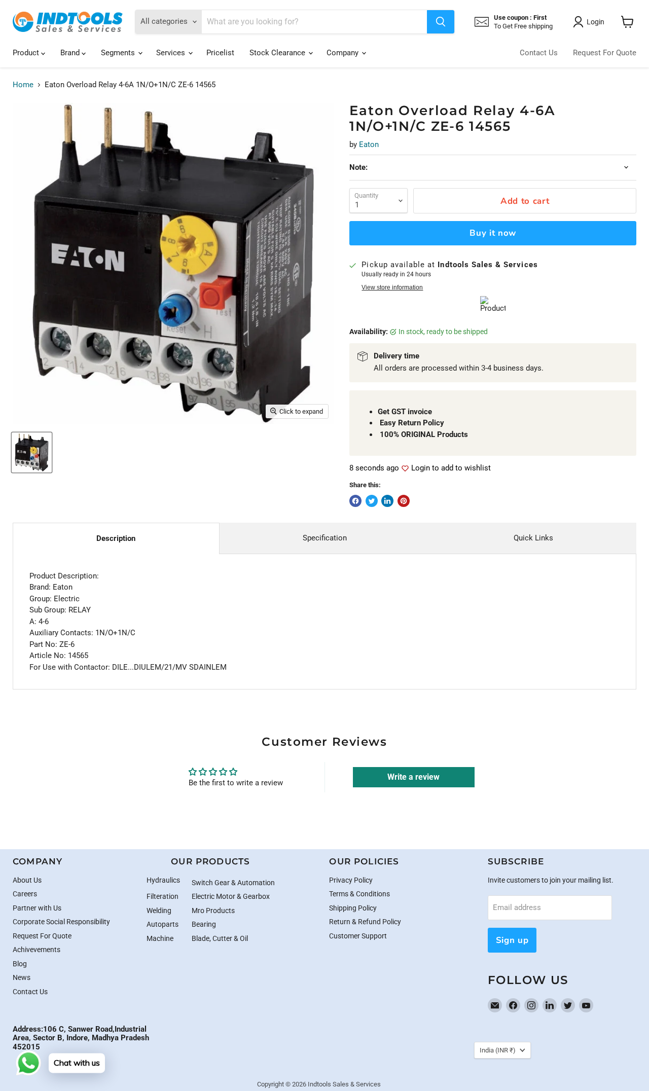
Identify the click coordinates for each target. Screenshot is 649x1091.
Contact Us (539, 52)
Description (115, 538)
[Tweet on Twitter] (372, 501)
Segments (119, 52)
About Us (27, 880)
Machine (160, 938)
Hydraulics (163, 880)
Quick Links (533, 537)
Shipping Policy (353, 908)
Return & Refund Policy (365, 922)
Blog (20, 964)
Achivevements (36, 949)
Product (27, 52)
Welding (159, 910)
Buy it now (493, 233)
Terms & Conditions (359, 894)
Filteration (162, 896)
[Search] (440, 21)
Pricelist (220, 52)
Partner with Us (37, 908)
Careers (25, 894)
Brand (71, 52)
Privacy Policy (351, 880)
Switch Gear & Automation (233, 883)
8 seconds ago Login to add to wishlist (420, 468)
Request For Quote (604, 52)
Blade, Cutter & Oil (220, 938)
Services (171, 52)
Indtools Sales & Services (344, 1084)
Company (343, 52)
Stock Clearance (278, 52)
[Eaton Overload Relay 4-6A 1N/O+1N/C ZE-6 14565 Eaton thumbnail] (32, 452)
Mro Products (213, 910)
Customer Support (358, 936)
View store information (392, 287)
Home (23, 85)
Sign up (512, 940)
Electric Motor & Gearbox (231, 896)
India (498, 1050)
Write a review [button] (413, 777)
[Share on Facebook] (355, 501)
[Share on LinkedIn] (387, 501)
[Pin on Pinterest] (404, 501)
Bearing (204, 924)
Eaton (369, 144)
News (21, 977)
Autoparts (162, 924)
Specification (325, 537)
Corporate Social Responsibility (61, 922)
